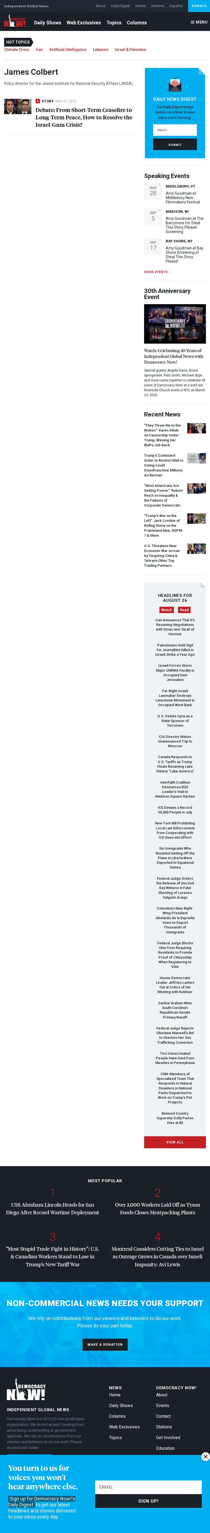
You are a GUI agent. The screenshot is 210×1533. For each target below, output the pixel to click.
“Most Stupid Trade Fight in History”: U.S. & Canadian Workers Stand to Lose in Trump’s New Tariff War (52, 1256)
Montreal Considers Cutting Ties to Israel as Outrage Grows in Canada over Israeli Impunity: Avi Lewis (158, 1256)
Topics (113, 22)
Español (176, 6)
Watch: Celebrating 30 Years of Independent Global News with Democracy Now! (173, 356)
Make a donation (105, 1345)
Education (165, 1448)
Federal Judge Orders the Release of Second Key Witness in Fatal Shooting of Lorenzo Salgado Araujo (175, 887)
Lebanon (100, 49)
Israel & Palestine (130, 49)
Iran (39, 49)
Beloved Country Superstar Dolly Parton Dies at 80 (175, 1118)
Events (140, 6)
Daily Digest (120, 6)
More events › (157, 272)
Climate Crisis (16, 49)
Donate (199, 6)
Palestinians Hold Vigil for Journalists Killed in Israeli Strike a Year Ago (175, 650)
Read (184, 610)
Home (115, 1394)
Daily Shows (47, 22)
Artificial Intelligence (67, 49)
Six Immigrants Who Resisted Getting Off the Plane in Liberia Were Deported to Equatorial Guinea (175, 857)
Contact (163, 1416)
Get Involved (168, 1437)
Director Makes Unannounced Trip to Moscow (175, 741)
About (101, 6)
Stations (157, 6)
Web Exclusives (84, 22)
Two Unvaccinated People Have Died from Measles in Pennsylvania (175, 1058)
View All (175, 1142)
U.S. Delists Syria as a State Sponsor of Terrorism (175, 721)
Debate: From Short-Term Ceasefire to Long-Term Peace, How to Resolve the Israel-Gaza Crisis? (84, 117)
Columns (137, 22)
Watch (166, 610)
